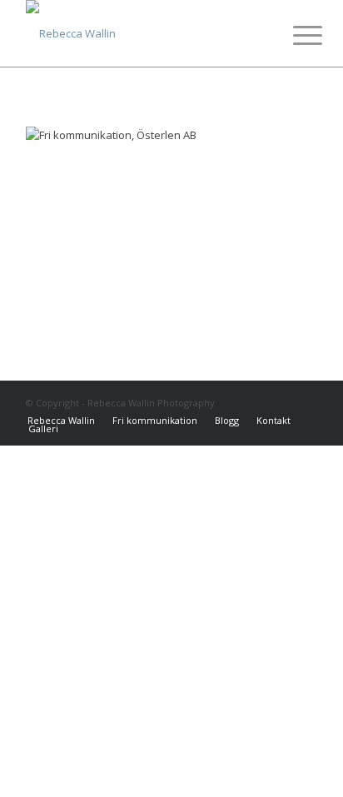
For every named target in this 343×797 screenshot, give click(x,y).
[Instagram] (279, 402)
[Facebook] (254, 402)
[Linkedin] (304, 402)
